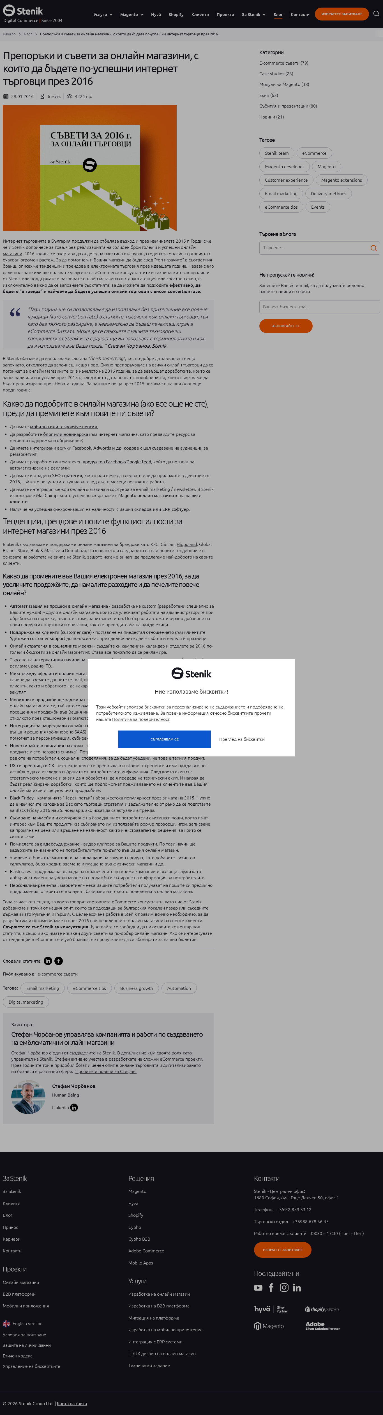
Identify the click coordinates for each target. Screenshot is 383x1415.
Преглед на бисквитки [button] (242, 738)
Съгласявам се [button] (165, 739)
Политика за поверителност (140, 718)
